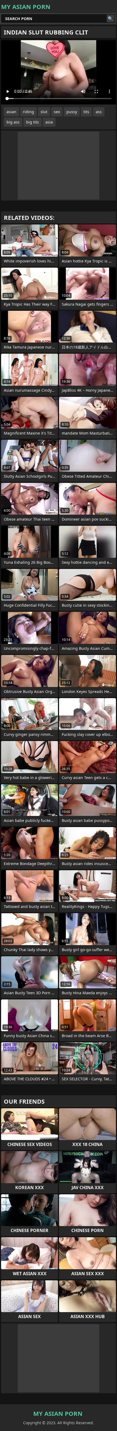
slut (44, 111)
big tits (32, 122)
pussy (71, 111)
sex (57, 111)
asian (11, 111)
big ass (13, 122)
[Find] (110, 18)
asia (49, 122)
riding (28, 111)
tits (86, 111)
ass (99, 111)
